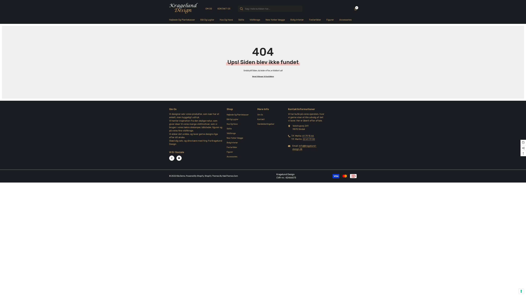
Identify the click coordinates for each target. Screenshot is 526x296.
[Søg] (270, 9)
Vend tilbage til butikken (263, 76)
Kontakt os (224, 8)
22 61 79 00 (309, 139)
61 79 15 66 (308, 136)
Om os (208, 8)
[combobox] (272, 9)
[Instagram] (179, 158)
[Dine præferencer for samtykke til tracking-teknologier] (521, 291)
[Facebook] (171, 158)
